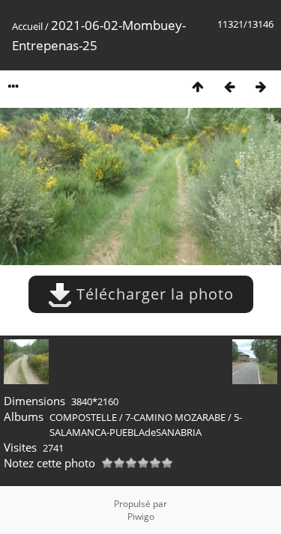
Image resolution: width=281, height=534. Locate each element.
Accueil (27, 26)
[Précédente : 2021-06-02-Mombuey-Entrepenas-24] (229, 86)
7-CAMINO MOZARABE (175, 417)
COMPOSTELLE (83, 417)
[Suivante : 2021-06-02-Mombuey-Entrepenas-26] (261, 86)
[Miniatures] (198, 86)
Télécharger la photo (153, 294)
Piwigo (140, 516)
